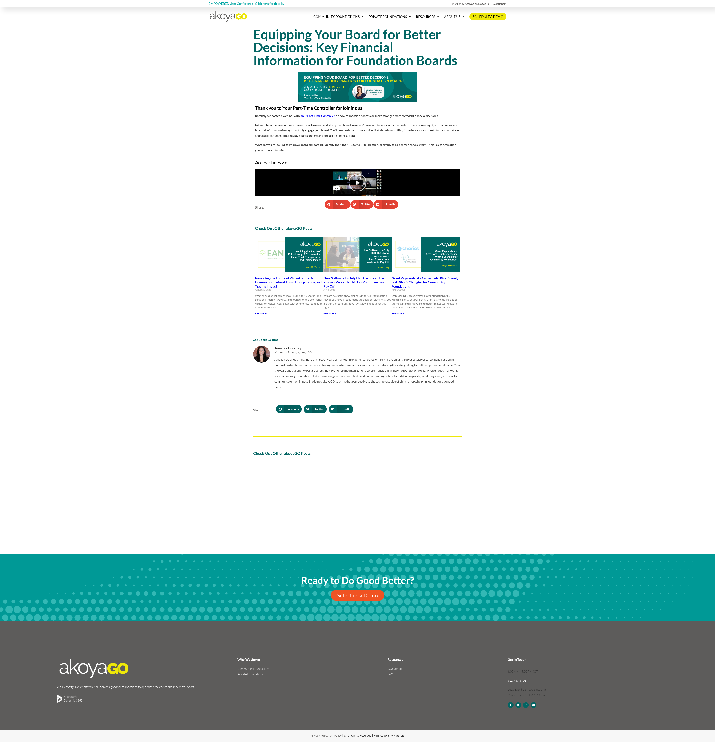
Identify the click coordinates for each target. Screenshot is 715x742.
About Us (452, 17)
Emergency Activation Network (469, 3)
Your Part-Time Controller (317, 116)
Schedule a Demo (488, 17)
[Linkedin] (518, 705)
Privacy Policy (319, 735)
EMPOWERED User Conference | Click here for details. (246, 4)
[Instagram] (526, 705)
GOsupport (499, 3)
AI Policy (336, 735)
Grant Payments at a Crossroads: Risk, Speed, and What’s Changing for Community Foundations (425, 282)
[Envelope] (533, 705)
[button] (357, 182)
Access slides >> (271, 162)
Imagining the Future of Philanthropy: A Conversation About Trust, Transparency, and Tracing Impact (288, 282)
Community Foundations (336, 17)
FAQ (390, 674)
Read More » (261, 313)
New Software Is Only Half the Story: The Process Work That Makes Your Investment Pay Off (355, 282)
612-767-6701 (517, 680)
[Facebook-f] (510, 705)
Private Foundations (388, 17)
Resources (425, 17)
